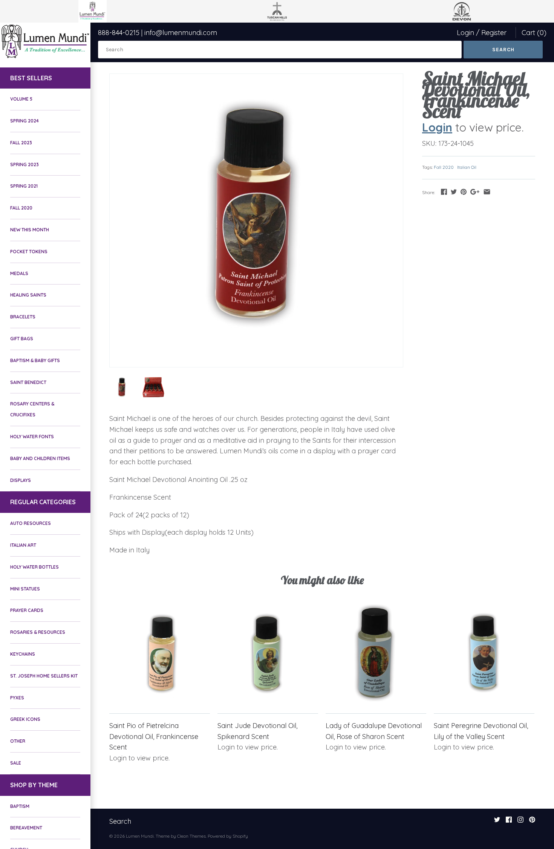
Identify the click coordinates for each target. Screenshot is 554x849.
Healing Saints (28, 295)
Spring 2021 (24, 186)
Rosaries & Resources (37, 632)
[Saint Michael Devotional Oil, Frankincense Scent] (256, 220)
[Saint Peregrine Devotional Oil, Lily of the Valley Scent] (484, 654)
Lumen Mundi (140, 836)
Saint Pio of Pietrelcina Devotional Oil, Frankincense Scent (153, 736)
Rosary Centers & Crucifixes (32, 409)
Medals (19, 273)
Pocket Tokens (28, 251)
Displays (20, 480)
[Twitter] (497, 822)
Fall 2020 (21, 208)
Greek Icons (25, 719)
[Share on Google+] (474, 191)
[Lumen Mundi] (45, 41)
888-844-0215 (118, 32)
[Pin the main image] (464, 191)
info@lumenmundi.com (180, 32)
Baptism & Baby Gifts (35, 360)
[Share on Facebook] (444, 191)
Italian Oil (466, 167)
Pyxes (17, 698)
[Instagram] (520, 822)
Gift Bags (21, 338)
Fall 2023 (21, 142)
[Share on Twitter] (454, 191)
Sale (15, 763)
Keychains (22, 654)
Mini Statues (25, 589)
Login (465, 32)
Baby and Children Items (40, 458)
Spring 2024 (24, 121)
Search (120, 821)
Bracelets (22, 317)
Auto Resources (30, 523)
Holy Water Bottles (34, 567)
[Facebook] (509, 822)
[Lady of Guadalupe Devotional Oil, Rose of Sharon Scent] (376, 654)
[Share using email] (487, 191)
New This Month (29, 230)
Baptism (19, 806)
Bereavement (26, 828)
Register (494, 32)
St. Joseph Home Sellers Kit (44, 676)
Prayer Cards (26, 610)
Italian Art (23, 545)
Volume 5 (21, 99)
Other (17, 741)
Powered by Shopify (228, 836)
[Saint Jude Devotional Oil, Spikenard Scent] (267, 654)
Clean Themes (191, 836)
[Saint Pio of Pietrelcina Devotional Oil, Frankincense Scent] (159, 654)
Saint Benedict (28, 382)
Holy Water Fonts (32, 436)
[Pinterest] (532, 822)
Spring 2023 (24, 164)
